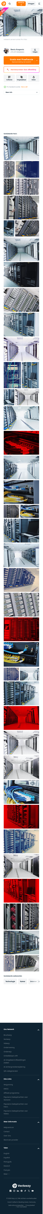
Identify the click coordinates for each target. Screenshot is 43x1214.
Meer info (9, 95)
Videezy (7, 1196)
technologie (10, 1134)
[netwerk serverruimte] (21, 151)
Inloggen (31, 4)
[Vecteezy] (3, 3)
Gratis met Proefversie (21, 60)
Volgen (35, 52)
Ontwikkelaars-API (11, 1209)
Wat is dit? (24, 87)
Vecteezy (7, 1192)
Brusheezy (8, 1188)
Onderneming (9, 1200)
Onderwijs (8, 1205)
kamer (22, 1134)
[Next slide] (34, 1134)
